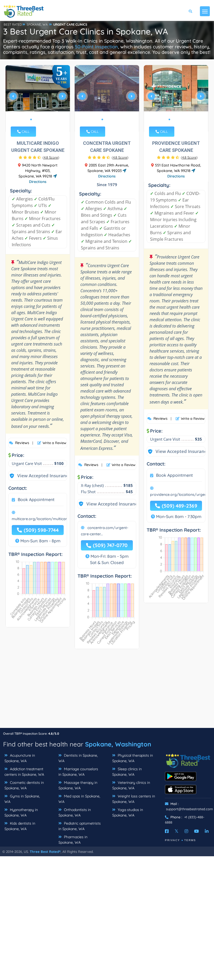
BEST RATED (13, 24)
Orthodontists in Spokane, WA (74, 812)
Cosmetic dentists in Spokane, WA (24, 785)
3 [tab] (39, 119)
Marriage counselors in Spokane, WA (78, 772)
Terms (190, 840)
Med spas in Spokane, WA (79, 799)
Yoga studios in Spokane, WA (127, 812)
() (51, 157)
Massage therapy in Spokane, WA (77, 785)
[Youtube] (196, 831)
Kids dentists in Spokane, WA (19, 826)
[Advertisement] (107, 691)
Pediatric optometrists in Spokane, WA (79, 826)
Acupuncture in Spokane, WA (19, 758)
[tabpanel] (37, 98)
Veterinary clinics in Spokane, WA (131, 785)
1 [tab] (31, 119)
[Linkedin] (207, 831)
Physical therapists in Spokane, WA (132, 758)
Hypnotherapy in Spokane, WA (21, 812)
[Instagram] (186, 831)
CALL (25, 131)
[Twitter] (177, 831)
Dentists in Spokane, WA (78, 758)
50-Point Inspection (96, 47)
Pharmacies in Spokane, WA (72, 840)
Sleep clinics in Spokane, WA (127, 772)
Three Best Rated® (45, 851)
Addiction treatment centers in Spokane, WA (24, 772)
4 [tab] (43, 119)
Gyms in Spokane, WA (22, 799)
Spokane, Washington (118, 744)
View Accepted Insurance (39, 476)
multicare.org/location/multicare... (42, 518)
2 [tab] (35, 119)
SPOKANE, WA (37, 24)
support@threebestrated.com (189, 809)
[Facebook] (167, 831)
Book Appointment (36, 499)
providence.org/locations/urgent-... (181, 494)
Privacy (172, 840)
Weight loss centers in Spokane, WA (133, 799)
